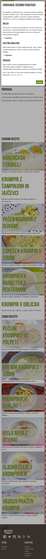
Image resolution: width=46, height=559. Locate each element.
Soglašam (8, 38)
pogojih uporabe (16, 75)
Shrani (39, 82)
